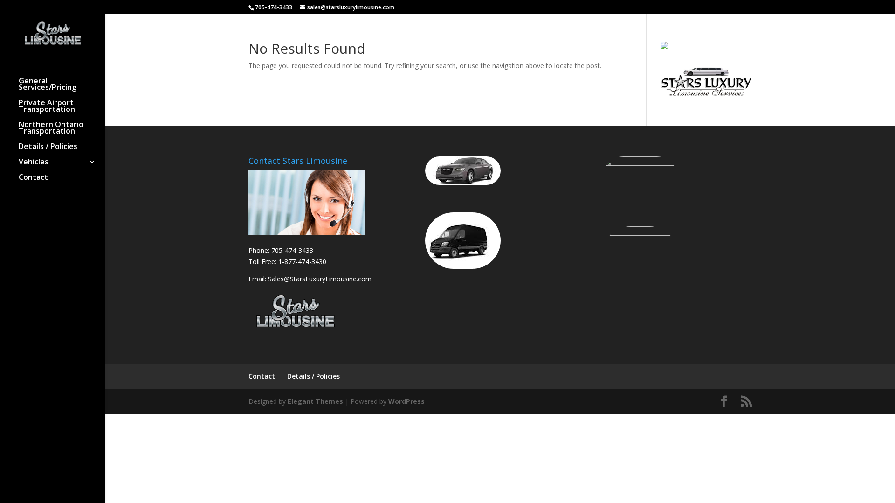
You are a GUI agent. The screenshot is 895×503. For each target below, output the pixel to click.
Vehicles (33, 162)
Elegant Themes (315, 401)
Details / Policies (48, 147)
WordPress (406, 401)
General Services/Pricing (47, 84)
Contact (33, 178)
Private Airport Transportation (47, 106)
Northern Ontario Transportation (51, 128)
